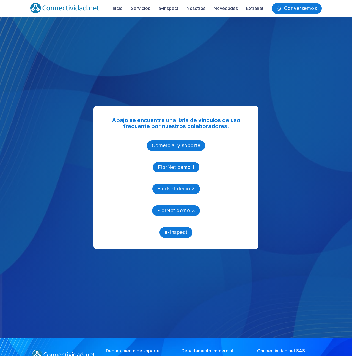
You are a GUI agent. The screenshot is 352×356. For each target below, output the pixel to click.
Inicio (117, 8)
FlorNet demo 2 (176, 189)
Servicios (140, 8)
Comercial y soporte (176, 145)
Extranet (254, 8)
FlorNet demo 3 (176, 210)
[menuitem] (117, 8)
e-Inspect (168, 8)
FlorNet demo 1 (176, 167)
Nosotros (195, 8)
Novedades (226, 8)
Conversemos (300, 8)
